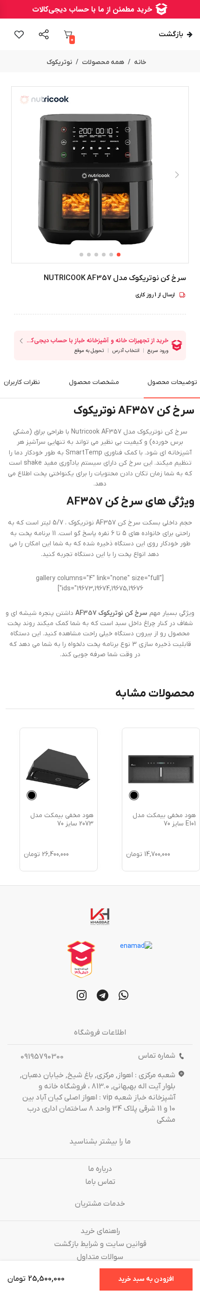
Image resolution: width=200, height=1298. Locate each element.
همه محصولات (103, 62)
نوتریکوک (59, 62)
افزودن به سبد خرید (146, 1279)
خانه (140, 62)
